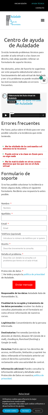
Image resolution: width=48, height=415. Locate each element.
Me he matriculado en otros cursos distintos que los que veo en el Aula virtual (21, 163)
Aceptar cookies (10, 411)
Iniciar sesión (20, 3)
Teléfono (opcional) (11, 234)
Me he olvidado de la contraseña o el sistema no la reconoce (22, 147)
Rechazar (25, 411)
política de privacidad (34, 274)
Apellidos (6, 213)
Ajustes (37, 411)
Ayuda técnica (38, 3)
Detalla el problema (11, 254)
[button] (42, 20)
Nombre (5, 203)
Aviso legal (24, 393)
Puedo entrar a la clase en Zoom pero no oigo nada (23, 155)
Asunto (5, 244)
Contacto (40, 8)
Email (4, 223)
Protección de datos (11, 271)
